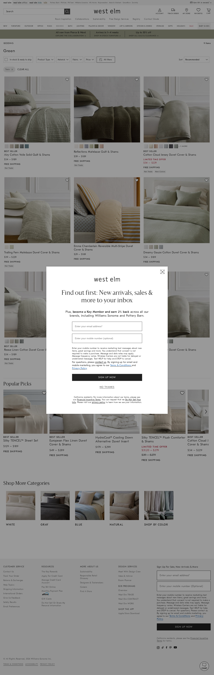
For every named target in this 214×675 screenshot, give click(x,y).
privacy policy (98, 402)
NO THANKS (107, 387)
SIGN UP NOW (107, 377)
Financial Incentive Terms (89, 399)
